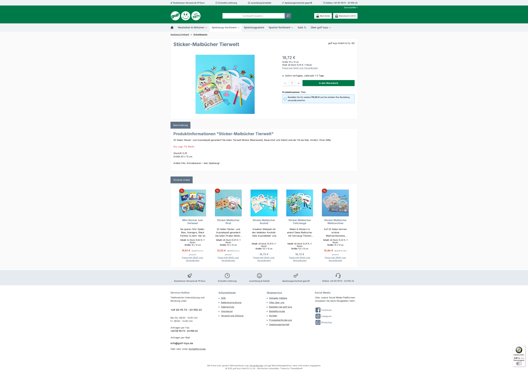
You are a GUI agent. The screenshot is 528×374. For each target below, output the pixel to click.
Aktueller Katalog (278, 298)
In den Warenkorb (328, 83)
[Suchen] (288, 16)
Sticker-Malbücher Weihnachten (335, 222)
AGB (223, 298)
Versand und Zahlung (232, 315)
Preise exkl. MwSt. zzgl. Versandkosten (300, 68)
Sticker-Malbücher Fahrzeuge (299, 222)
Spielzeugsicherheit (279, 324)
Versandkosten (256, 365)
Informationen (227, 292)
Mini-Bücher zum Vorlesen (192, 222)
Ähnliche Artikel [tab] (181, 180)
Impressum (227, 311)
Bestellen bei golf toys (280, 306)
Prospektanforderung (280, 320)
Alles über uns (276, 302)
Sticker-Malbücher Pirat (228, 222)
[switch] (519, 363)
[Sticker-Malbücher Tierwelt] (225, 84)
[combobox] (253, 16)
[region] (225, 84)
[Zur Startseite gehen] (185, 16)
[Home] (173, 27)
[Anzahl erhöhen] (299, 83)
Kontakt (273, 315)
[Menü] (523, 346)
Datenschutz (227, 306)
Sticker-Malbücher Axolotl (264, 222)
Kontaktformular (197, 349)
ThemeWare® (296, 368)
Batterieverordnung (231, 302)
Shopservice (274, 292)
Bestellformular (277, 311)
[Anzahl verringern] (285, 83)
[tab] (180, 125)
